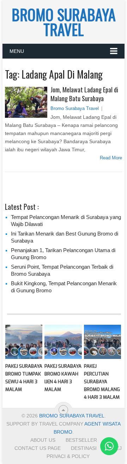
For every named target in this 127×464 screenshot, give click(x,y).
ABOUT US (42, 440)
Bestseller (81, 440)
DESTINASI (84, 448)
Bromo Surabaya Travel (74, 108)
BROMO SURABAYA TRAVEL (64, 22)
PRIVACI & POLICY (68, 456)
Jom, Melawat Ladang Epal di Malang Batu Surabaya (84, 94)
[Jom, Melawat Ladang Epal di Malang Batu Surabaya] (26, 102)
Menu (17, 51)
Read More (111, 157)
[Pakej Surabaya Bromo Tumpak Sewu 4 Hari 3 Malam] (23, 342)
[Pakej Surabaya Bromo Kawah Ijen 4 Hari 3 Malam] (62, 342)
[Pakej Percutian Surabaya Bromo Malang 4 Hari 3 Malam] (102, 342)
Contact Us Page (37, 448)
